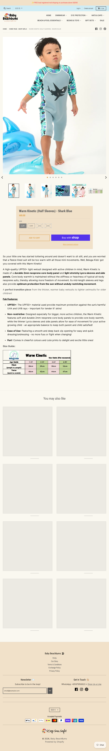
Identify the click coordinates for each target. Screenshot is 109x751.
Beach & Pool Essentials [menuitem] (49, 20)
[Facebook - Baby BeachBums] (96, 29)
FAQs (55, 658)
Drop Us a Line (94, 684)
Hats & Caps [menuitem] (97, 15)
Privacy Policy (54, 671)
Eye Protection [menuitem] (78, 15)
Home (5, 29)
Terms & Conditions (55, 664)
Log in (78, 8)
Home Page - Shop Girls (18, 29)
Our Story (54, 661)
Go (50, 691)
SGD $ (17, 8)
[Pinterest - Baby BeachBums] (105, 29)
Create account (88, 8)
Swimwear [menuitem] (60, 15)
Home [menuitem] (48, 15)
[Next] (106, 177)
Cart (102, 8)
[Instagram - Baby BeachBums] (100, 29)
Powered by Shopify (54, 742)
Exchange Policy (55, 667)
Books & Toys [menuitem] (73, 20)
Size (20, 221)
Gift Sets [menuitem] (89, 20)
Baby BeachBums (59, 738)
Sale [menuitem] (102, 20)
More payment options (70, 244)
